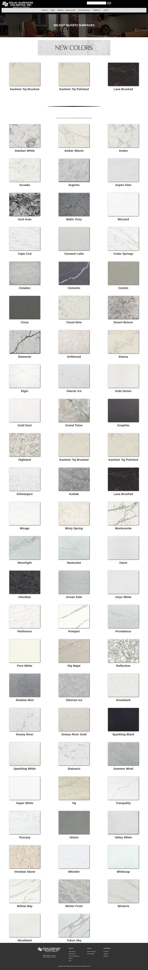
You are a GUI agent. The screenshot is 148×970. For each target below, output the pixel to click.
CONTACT (106, 10)
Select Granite (72, 953)
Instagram (106, 953)
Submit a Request (91, 951)
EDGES (53, 10)
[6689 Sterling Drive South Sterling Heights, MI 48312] (49, 950)
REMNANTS (61, 10)
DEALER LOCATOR (70, 10)
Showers (71, 958)
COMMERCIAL (96, 10)
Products (71, 948)
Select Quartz (72, 951)
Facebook (106, 951)
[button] (44, 10)
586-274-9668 (90, 953)
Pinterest (106, 956)
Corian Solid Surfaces (74, 956)
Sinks (70, 960)
